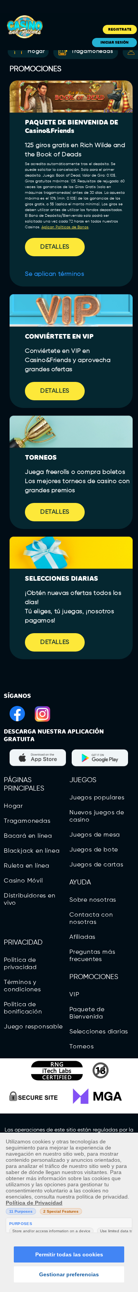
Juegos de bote (93, 850)
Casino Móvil (23, 881)
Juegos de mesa (94, 835)
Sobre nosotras (92, 900)
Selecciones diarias (98, 1032)
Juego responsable (33, 1027)
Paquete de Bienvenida (87, 1013)
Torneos (81, 1047)
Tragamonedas (92, 51)
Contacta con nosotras (91, 918)
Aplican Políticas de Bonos (65, 227)
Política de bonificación (23, 1008)
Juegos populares (97, 798)
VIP (74, 995)
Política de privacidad (20, 964)
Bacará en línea (28, 836)
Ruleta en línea (26, 866)
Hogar (13, 806)
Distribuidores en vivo (30, 899)
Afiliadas (82, 937)
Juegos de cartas (96, 865)
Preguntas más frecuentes (92, 956)
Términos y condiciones (22, 986)
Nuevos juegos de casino (96, 816)
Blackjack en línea (31, 851)
